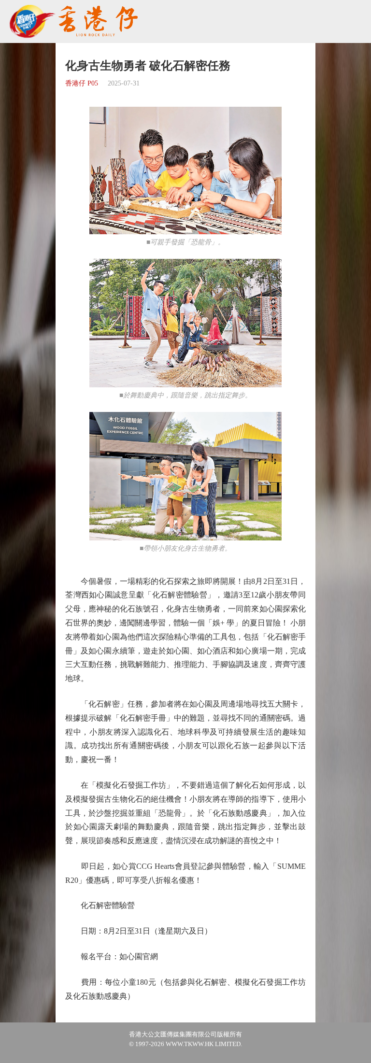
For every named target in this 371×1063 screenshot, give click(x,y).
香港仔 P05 (81, 83)
